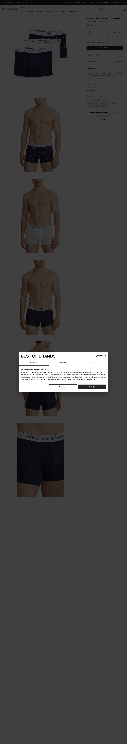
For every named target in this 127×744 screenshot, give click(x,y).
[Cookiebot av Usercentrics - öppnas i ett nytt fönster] (97, 356)
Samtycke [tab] (33, 362)
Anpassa (62, 387)
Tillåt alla (92, 387)
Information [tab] (63, 362)
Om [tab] (93, 362)
